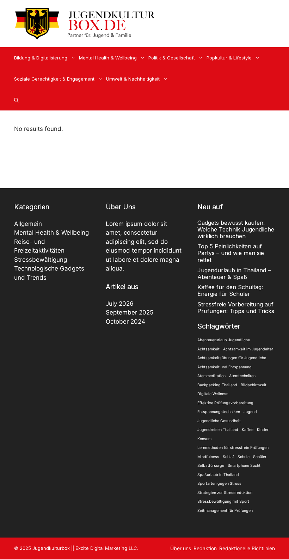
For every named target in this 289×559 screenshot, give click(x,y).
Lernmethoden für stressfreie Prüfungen (233, 447)
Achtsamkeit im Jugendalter (248, 349)
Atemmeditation (211, 376)
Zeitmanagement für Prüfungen (225, 510)
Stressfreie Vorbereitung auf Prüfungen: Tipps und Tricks (235, 308)
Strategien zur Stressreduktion (224, 492)
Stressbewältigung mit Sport (223, 501)
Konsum (204, 439)
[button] (16, 99)
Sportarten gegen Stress (219, 483)
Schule (244, 457)
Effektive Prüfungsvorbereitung (225, 403)
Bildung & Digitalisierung (40, 58)
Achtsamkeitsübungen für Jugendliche (231, 358)
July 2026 (120, 303)
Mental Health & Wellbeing (108, 58)
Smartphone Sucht (244, 465)
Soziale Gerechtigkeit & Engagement (54, 79)
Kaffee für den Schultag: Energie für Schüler (230, 290)
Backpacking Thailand (217, 385)
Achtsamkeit (208, 349)
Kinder (263, 429)
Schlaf (228, 457)
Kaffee (247, 429)
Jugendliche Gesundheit (219, 421)
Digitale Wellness (212, 394)
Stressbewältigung (40, 259)
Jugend (250, 411)
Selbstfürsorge (210, 465)
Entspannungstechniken (218, 411)
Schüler (259, 457)
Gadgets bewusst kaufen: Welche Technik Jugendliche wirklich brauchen (235, 229)
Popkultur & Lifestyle (229, 58)
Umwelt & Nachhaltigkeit (133, 79)
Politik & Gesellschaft (171, 58)
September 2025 (129, 312)
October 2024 (125, 321)
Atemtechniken (242, 376)
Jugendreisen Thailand (217, 429)
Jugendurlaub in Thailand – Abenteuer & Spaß (234, 273)
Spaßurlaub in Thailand (218, 474)
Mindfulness (208, 457)
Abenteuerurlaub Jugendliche (223, 340)
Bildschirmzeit (253, 385)
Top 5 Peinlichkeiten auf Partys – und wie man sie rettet (230, 253)
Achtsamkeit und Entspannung (224, 367)
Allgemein (28, 223)
